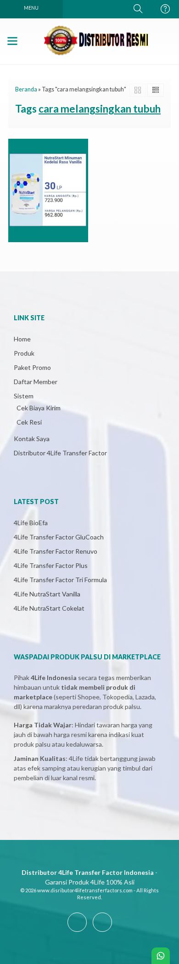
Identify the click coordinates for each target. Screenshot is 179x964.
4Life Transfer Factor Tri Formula (60, 580)
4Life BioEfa (31, 523)
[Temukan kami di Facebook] (77, 932)
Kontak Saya (32, 438)
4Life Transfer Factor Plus (51, 565)
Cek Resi (29, 422)
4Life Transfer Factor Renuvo (55, 551)
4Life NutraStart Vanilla (47, 594)
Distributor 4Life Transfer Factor (60, 453)
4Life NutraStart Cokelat (49, 608)
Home (22, 339)
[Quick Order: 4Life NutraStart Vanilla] (17, 231)
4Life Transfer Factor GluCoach (59, 537)
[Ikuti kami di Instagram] (102, 932)
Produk (24, 353)
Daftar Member (35, 382)
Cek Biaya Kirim (39, 408)
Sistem (24, 396)
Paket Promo (32, 367)
